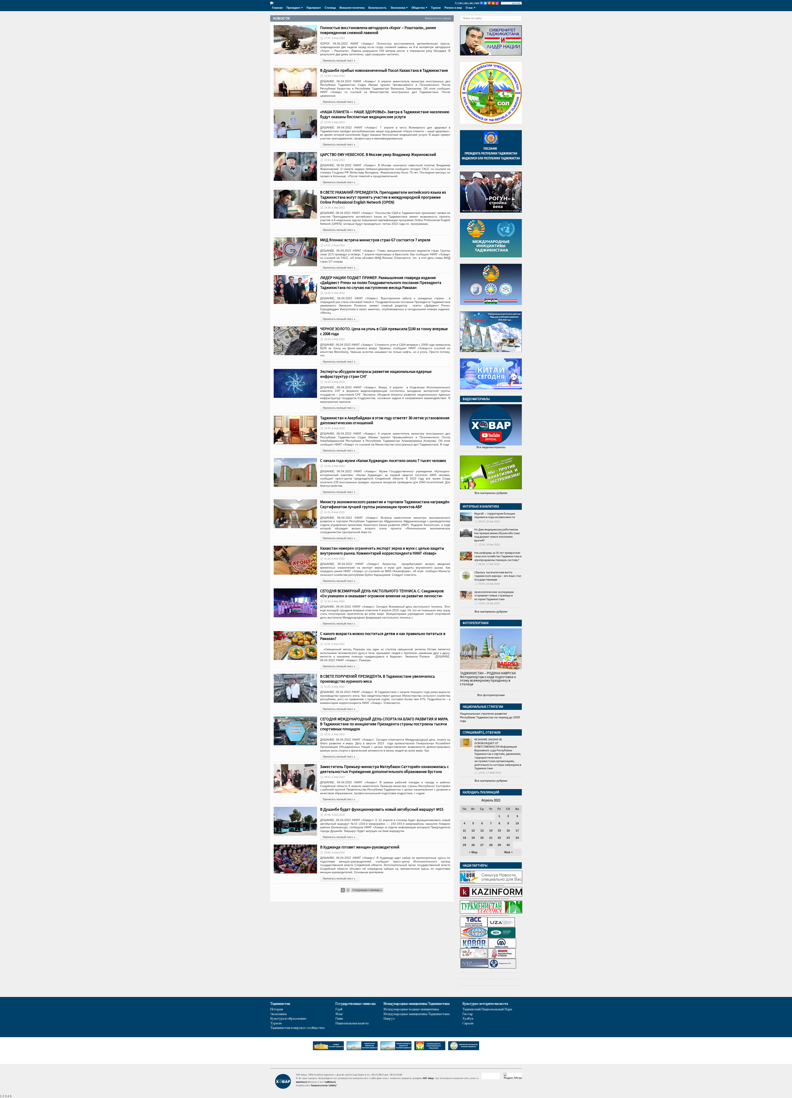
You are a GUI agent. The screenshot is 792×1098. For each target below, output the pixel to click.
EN (466, 3)
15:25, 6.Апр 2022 (332, 122)
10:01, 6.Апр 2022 (332, 734)
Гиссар (467, 1014)
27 (482, 845)
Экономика (278, 1014)
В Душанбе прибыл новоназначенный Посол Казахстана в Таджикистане (384, 70)
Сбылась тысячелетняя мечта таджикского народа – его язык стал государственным (497, 575)
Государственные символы (355, 1004)
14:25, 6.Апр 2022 (332, 382)
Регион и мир (453, 8)
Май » (508, 852)
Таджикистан (280, 1004)
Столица (330, 8)
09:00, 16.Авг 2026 (487, 583)
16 (508, 830)
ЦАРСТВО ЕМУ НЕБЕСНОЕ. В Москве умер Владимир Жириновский (378, 154)
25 (464, 845)
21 (491, 837)
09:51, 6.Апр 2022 (332, 777)
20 (482, 837)
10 (517, 823)
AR (471, 3)
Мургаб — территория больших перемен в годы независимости (494, 515)
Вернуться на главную (438, 18)
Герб (338, 1009)
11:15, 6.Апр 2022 (332, 601)
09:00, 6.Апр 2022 (332, 852)
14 (491, 830)
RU (461, 3)
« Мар (473, 852)
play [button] (507, 3)
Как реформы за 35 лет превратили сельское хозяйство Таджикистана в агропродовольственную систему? (498, 556)
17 (517, 830)
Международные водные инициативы (411, 1009)
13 (482, 830)
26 (473, 845)
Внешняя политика (352, 8)
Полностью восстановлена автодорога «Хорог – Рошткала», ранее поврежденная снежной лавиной (378, 30)
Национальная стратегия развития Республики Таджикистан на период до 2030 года (490, 717)
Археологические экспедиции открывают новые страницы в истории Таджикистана (494, 595)
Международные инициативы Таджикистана (416, 1004)
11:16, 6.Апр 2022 (332, 558)
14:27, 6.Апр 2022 (332, 245)
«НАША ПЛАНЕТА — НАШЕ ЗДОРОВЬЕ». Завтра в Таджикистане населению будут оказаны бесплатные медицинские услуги (384, 114)
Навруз (389, 1019)
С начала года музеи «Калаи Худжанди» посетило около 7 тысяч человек (383, 460)
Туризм (436, 8)
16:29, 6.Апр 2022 (332, 75)
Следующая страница (367, 890)
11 (464, 830)
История (276, 1009)
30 (508, 845)
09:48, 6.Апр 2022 (332, 814)
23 (508, 837)
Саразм (467, 1023)
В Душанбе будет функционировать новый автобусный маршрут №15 (381, 809)
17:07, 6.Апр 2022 (332, 38)
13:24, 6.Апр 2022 (332, 466)
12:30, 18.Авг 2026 (487, 544)
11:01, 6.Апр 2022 (332, 644)
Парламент (313, 8)
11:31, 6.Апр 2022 (332, 512)
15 (499, 830)
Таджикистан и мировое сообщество (297, 1028)
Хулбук (467, 1019)
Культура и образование (288, 1019)
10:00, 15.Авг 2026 (487, 603)
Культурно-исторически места (485, 1004)
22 (499, 837)
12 (473, 830)
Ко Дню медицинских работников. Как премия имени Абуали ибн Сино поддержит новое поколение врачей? (497, 535)
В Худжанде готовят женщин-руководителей (359, 847)
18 (464, 837)
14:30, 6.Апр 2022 (332, 207)
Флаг (339, 1014)
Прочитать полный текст (339, 60)
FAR (477, 3)
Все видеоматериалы (491, 447)
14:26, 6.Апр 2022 (332, 293)
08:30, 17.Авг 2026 (487, 564)
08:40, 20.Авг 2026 (487, 521)
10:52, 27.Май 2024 (487, 772)
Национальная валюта (352, 1023)
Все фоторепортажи (491, 695)
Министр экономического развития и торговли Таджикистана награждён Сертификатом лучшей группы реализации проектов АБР (384, 504)
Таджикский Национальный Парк (487, 1009)
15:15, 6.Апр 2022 (332, 160)
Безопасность (377, 8)
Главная (277, 8)
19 (473, 837)
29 (499, 845)
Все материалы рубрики (491, 493)
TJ (456, 3)
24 (517, 837)
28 (491, 845)
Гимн (339, 1019)
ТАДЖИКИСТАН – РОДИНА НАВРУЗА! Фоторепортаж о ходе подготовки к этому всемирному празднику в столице (488, 678)
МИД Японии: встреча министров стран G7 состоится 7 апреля (375, 239)
